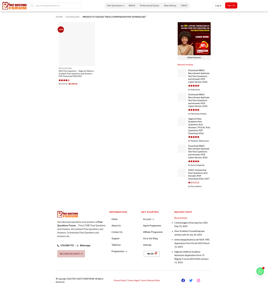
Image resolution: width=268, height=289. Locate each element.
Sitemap (147, 245)
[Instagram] (198, 280)
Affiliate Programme (153, 232)
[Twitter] (190, 280)
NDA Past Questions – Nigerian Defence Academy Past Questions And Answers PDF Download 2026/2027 (76, 73)
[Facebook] (183, 280)
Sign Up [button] (231, 5)
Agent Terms (140, 280)
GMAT (184, 5)
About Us (116, 225)
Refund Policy (154, 280)
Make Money (170, 5)
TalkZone (116, 245)
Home (59, 16)
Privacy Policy (120, 280)
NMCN (132, 5)
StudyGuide (73, 16)
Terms (130, 280)
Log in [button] (218, 5)
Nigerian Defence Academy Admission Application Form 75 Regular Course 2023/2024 (189, 255)
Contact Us (117, 232)
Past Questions (114, 5)
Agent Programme (152, 225)
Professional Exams (149, 5)
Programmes (118, 251)
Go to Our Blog (150, 238)
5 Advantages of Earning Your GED (191, 222)
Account (147, 219)
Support (115, 238)
